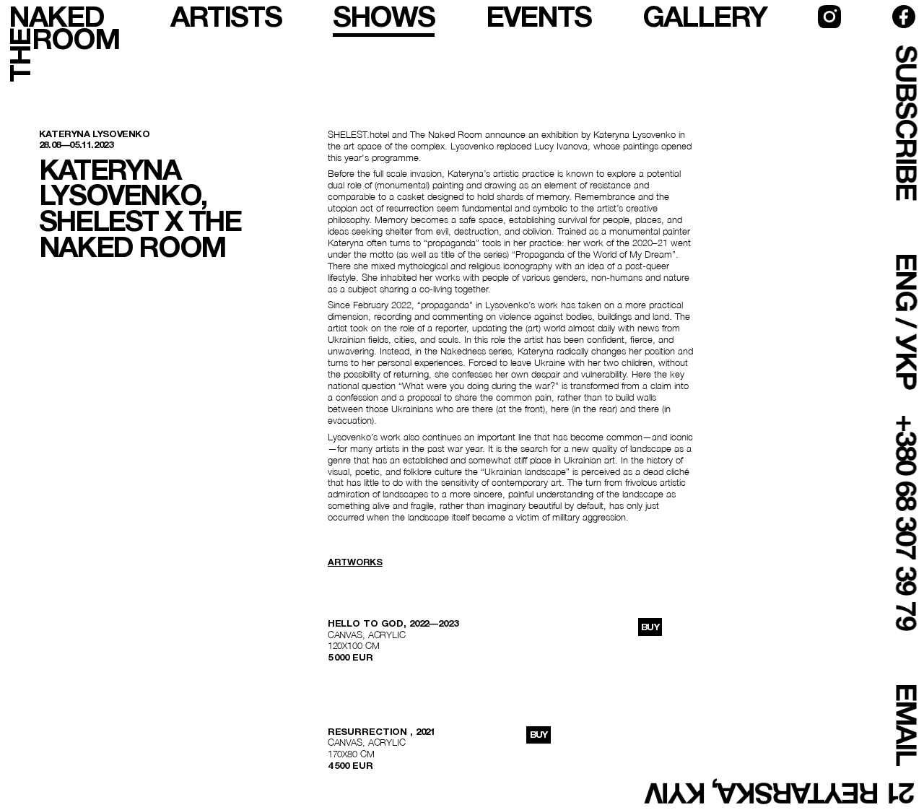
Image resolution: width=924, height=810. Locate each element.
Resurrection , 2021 (381, 731)
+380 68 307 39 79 (905, 522)
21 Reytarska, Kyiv (781, 793)
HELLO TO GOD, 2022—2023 (393, 623)
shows (384, 17)
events (538, 17)
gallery (704, 17)
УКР (905, 361)
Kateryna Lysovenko (94, 134)
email (905, 724)
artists (226, 17)
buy (650, 627)
